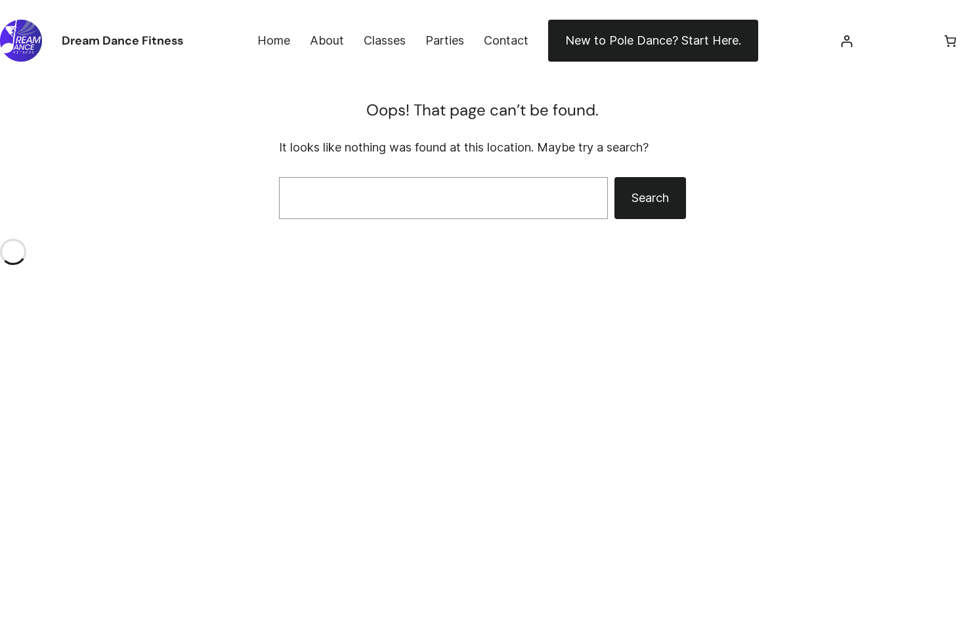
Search (650, 198)
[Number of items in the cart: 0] (950, 41)
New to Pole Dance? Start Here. (653, 40)
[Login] (846, 41)
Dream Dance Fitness (122, 41)
